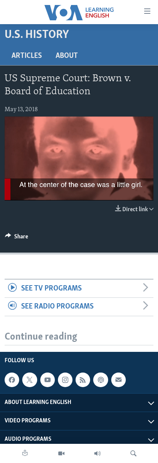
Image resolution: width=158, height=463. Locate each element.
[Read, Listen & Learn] (25, 453)
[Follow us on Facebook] (12, 380)
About (67, 56)
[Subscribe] (118, 380)
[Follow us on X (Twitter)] (29, 380)
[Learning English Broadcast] (97, 453)
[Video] (61, 453)
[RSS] (83, 380)
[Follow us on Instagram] (65, 380)
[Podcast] (100, 380)
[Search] (133, 453)
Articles (27, 56)
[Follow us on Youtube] (47, 380)
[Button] (16, 238)
